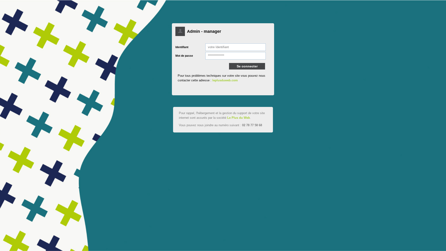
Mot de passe (184, 55)
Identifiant (181, 47)
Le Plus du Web (238, 117)
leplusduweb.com (225, 80)
